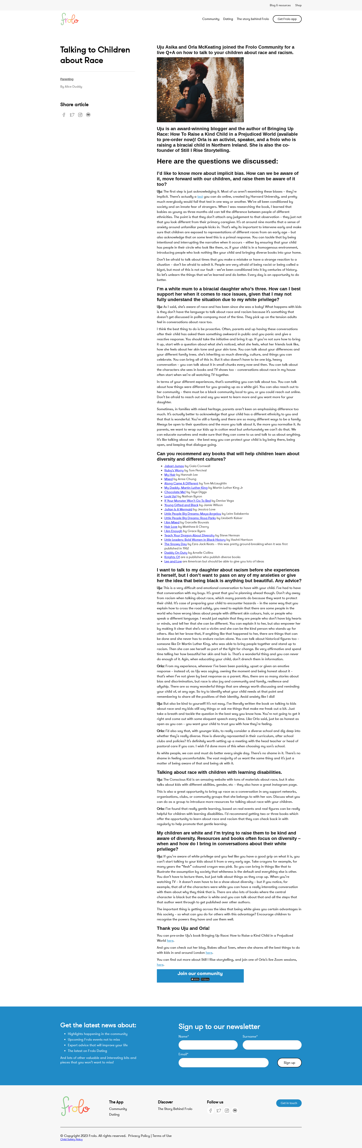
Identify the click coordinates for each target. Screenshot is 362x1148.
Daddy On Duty (175, 553)
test (200, 196)
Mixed (168, 479)
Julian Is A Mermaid (178, 509)
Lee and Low (173, 561)
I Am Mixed (171, 522)
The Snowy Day (175, 544)
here (170, 940)
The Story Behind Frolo (175, 1109)
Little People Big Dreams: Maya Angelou (192, 514)
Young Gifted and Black (181, 505)
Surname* (250, 1036)
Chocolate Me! (175, 492)
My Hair (170, 475)
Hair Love (170, 527)
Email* (183, 1054)
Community (210, 19)
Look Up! (170, 496)
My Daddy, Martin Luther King (186, 488)
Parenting (67, 79)
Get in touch (289, 1103)
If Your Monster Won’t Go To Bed (187, 501)
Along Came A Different (181, 483)
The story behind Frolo (253, 19)
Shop (298, 5)
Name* (184, 1036)
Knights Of (172, 557)
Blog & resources (280, 5)
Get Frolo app (287, 19)
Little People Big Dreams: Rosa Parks (190, 518)
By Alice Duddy (71, 87)
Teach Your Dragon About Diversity (189, 535)
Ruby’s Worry (174, 470)
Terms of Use (162, 1135)
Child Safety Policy (71, 1139)
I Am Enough (173, 531)
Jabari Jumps (174, 466)
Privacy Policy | (140, 1135)
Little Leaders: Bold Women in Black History (195, 540)
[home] (84, 19)
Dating (228, 19)
